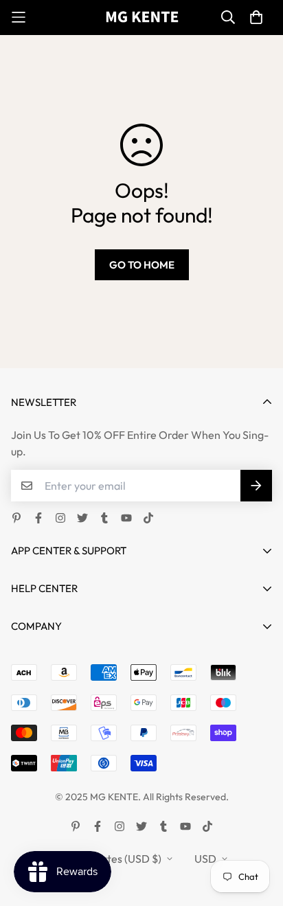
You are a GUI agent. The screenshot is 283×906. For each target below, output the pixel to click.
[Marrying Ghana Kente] (141, 17)
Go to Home (141, 264)
